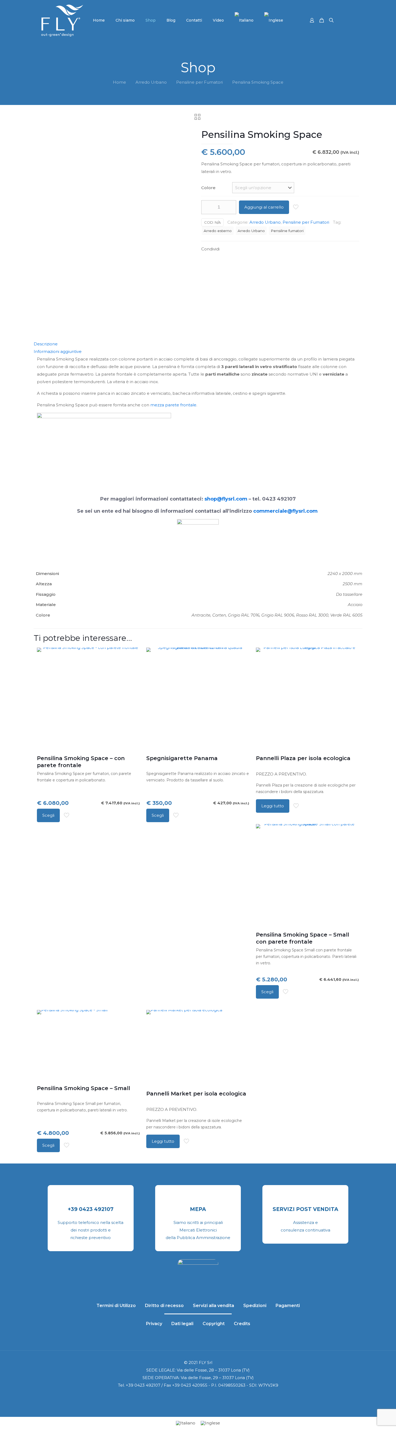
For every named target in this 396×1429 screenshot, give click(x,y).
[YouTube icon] (195, 1396)
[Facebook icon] (189, 1396)
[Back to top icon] (370, 1418)
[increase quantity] (230, 207)
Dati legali (182, 1323)
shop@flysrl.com (225, 499)
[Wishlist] (132, 667)
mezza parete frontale (173, 404)
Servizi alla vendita (213, 1305)
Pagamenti (288, 1305)
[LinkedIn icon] (201, 1396)
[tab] (198, 344)
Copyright (214, 1323)
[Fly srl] (62, 20)
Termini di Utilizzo (116, 1305)
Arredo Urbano (151, 82)
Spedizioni (254, 1305)
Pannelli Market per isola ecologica (196, 1093)
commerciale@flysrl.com (285, 511)
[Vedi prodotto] (132, 655)
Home (119, 82)
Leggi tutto (272, 805)
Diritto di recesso (164, 1305)
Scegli (48, 815)
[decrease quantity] (207, 207)
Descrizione (46, 343)
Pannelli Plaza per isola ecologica (303, 758)
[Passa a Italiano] (185, 1423)
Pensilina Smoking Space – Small (83, 1088)
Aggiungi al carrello (264, 207)
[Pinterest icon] (206, 1396)
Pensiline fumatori (287, 231)
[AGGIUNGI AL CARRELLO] (351, 655)
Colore (208, 187)
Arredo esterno (218, 231)
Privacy (154, 1323)
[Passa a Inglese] (274, 20)
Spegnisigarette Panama (182, 758)
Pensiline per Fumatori (199, 82)
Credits (242, 1323)
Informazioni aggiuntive (58, 351)
